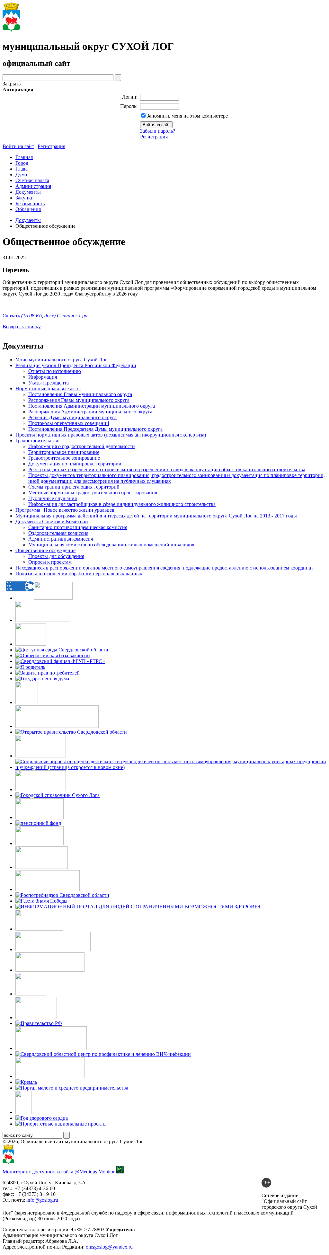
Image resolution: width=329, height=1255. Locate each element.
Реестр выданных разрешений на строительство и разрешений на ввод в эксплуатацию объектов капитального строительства (166, 469)
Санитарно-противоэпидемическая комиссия (77, 527)
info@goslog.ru (42, 1200)
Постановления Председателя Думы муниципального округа (95, 429)
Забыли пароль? (157, 131)
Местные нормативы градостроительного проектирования (92, 492)
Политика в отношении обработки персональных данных (78, 573)
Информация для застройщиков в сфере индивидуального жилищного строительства (122, 504)
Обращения (28, 209)
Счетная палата (32, 180)
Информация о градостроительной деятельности (81, 446)
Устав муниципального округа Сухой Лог (61, 359)
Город (21, 163)
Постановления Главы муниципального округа (80, 394)
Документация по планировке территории (74, 463)
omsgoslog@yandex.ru (109, 1247)
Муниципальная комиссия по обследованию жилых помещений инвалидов (111, 544)
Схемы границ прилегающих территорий (74, 487)
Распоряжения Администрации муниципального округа (90, 411)
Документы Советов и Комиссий (51, 521)
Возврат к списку (22, 326)
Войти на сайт (18, 146)
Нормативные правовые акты (48, 388)
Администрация (33, 186)
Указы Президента (48, 382)
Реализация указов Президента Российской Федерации (75, 365)
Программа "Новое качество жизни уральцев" (66, 510)
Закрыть (12, 83)
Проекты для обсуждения (56, 556)
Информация (42, 377)
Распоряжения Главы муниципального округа (78, 400)
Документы (28, 192)
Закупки (24, 197)
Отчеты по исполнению (54, 371)
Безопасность (30, 203)
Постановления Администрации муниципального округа (91, 406)
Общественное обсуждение (45, 550)
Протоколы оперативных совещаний (68, 423)
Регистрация (154, 136)
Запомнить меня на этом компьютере (187, 116)
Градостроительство (37, 440)
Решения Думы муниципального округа (72, 417)
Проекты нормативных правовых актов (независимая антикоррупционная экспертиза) (110, 434)
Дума (21, 174)
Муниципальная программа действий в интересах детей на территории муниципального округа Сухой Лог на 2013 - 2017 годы (156, 515)
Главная (24, 157)
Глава (21, 169)
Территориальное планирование (63, 452)
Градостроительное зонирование (64, 458)
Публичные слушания (52, 498)
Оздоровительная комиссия (58, 533)
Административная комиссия (60, 539)
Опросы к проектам (50, 562)
